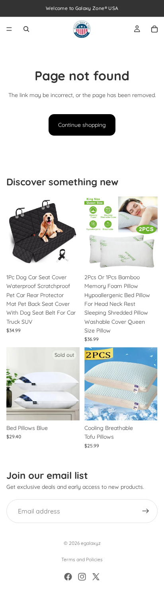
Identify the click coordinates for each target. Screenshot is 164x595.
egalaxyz (91, 543)
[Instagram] (82, 576)
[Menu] (9, 29)
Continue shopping (82, 124)
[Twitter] (96, 576)
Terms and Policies (82, 559)
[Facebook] (68, 576)
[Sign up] (145, 511)
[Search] (26, 29)
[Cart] (154, 29)
